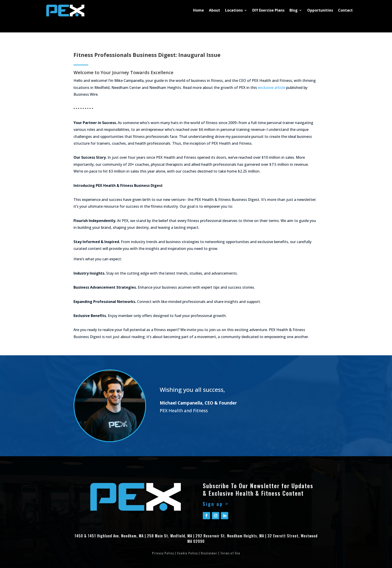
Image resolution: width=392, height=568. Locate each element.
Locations (234, 10)
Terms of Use (230, 553)
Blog (293, 10)
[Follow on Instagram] (215, 515)
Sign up (213, 503)
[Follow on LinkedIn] (224, 515)
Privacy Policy (163, 553)
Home (198, 10)
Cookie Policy (187, 553)
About (214, 10)
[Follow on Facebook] (206, 515)
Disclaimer (209, 553)
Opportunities (320, 10)
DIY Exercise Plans (268, 10)
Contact (345, 10)
